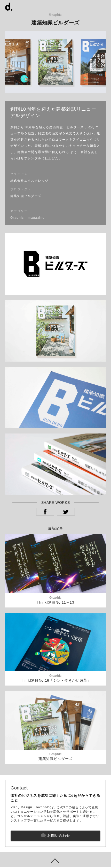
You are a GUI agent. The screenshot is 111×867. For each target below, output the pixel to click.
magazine (36, 217)
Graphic (17, 217)
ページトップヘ (55, 859)
